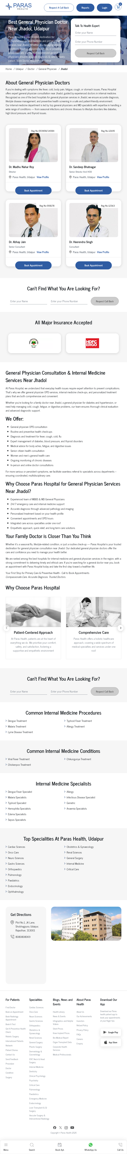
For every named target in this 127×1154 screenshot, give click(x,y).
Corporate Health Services (60, 1048)
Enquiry (80, 1043)
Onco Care (13, 852)
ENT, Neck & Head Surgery (37, 1060)
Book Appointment (33, 190)
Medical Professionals (62, 1054)
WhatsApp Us (91, 1150)
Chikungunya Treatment (79, 759)
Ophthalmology (16, 891)
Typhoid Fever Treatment (79, 721)
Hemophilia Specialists (19, 808)
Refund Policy (82, 1025)
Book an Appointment (14, 1012)
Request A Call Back (59, 7)
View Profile (43, 177)
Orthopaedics (15, 869)
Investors (80, 1021)
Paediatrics (13, 880)
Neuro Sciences (16, 858)
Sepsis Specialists (17, 820)
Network (9, 1045)
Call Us (120, 1150)
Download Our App (108, 1001)
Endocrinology (15, 886)
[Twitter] (60, 1128)
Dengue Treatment (17, 721)
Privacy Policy (82, 1030)
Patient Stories (12, 1050)
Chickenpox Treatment (19, 765)
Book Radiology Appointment (12, 1018)
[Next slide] (120, 628)
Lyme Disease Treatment (20, 732)
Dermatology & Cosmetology (35, 1053)
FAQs (79, 1034)
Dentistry (33, 1071)
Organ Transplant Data (62, 1042)
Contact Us (10, 1054)
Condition (9, 1072)
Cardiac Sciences (16, 847)
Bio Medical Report (60, 1037)
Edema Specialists (17, 814)
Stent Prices (58, 1028)
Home (9, 69)
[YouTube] (72, 1128)
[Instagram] (66, 1128)
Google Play (113, 1032)
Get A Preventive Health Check (16, 1030)
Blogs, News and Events (63, 1001)
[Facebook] (55, 1128)
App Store (113, 1042)
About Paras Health (84, 1001)
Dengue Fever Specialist (20, 792)
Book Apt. (59, 1150)
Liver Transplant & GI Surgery (38, 1109)
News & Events (59, 1016)
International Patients (14, 1041)
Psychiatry (33, 1080)
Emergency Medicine (38, 1098)
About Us (80, 1012)
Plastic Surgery (35, 1046)
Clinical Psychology (37, 1076)
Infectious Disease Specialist (81, 797)
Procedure (10, 1063)
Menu (5, 1150)
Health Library (59, 1012)
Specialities (35, 999)
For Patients (13, 999)
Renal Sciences (74, 852)
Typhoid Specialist (17, 803)
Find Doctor (10, 1007)
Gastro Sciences (16, 863)
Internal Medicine (75, 863)
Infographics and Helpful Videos (63, 1022)
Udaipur (20, 69)
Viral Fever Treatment (19, 759)
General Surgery (75, 858)
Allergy (70, 792)
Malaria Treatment (17, 726)
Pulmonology (14, 875)
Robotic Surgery (12, 1036)
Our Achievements (84, 1016)
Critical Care (73, 869)
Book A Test (11, 1024)
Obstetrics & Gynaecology (80, 847)
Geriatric (71, 803)
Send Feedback (12, 1059)
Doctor (31, 69)
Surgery (9, 1077)
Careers (80, 1039)
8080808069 (23, 937)
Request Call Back (96, 53)
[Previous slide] (6, 628)
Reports (85, 7)
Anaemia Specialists (77, 808)
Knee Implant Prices (61, 1033)
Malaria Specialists (17, 797)
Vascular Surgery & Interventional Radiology (39, 1117)
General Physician (48, 69)
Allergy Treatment (76, 726)
